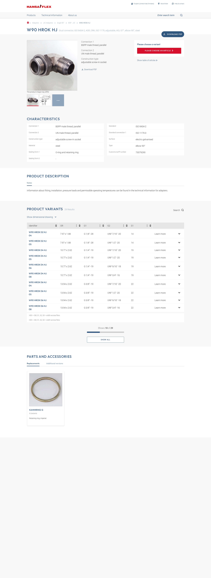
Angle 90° (60, 23)
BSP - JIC (71, 23)
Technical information (51, 15)
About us (72, 15)
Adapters (35, 23)
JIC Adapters (48, 23)
